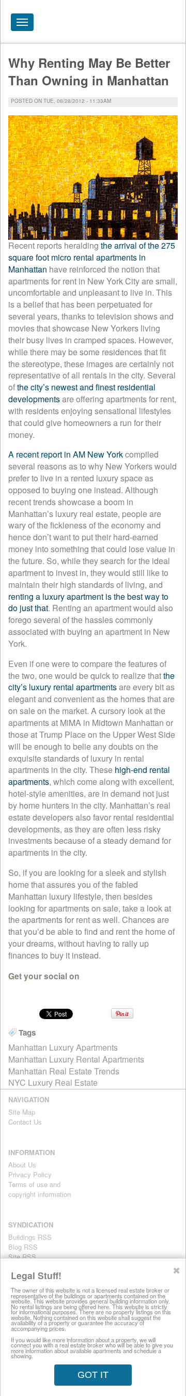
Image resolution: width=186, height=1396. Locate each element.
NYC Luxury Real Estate (53, 1082)
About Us (22, 1165)
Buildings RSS (30, 1237)
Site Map (21, 1112)
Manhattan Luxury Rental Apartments (76, 1059)
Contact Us (25, 1122)
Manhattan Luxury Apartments (63, 1047)
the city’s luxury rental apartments (91, 681)
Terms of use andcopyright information (39, 1189)
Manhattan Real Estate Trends (63, 1071)
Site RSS (22, 1257)
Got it (93, 1375)
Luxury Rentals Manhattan (119, 24)
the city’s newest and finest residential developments (82, 393)
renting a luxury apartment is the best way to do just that (88, 602)
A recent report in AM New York (65, 454)
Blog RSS (23, 1247)
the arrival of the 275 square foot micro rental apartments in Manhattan (91, 257)
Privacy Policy (30, 1174)
